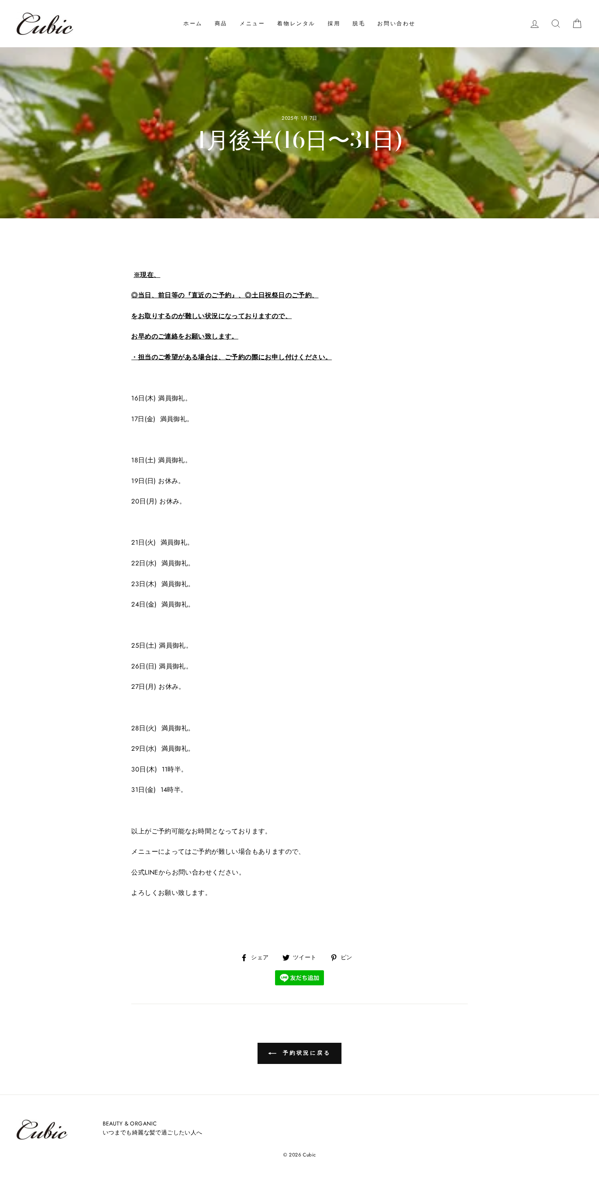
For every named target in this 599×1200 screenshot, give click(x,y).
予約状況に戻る (305, 1053)
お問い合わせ (396, 23)
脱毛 (358, 23)
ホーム (193, 23)
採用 (334, 23)
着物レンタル (296, 23)
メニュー (252, 23)
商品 (221, 23)
